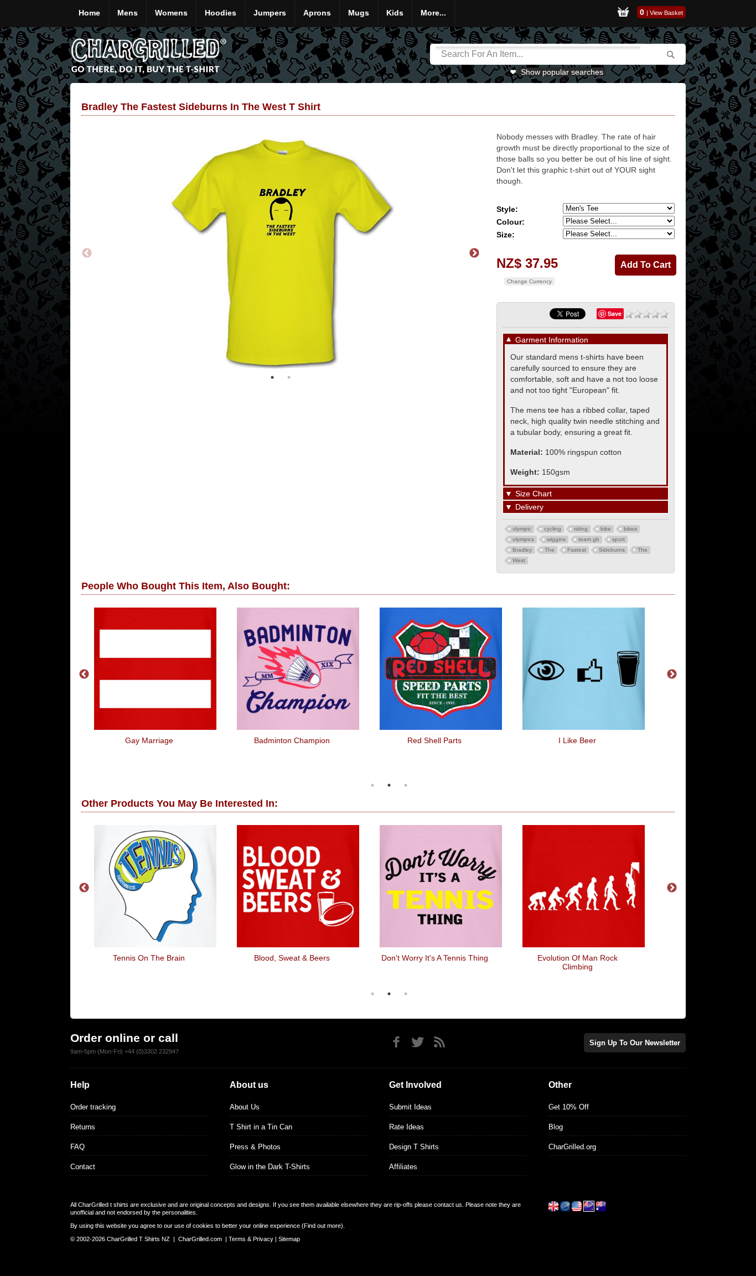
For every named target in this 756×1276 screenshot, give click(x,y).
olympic (521, 529)
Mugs (358, 12)
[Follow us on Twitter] (417, 1042)
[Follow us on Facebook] (396, 1042)
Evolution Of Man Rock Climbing (577, 962)
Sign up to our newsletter (634, 1043)
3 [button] (405, 785)
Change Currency (529, 281)
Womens (171, 12)
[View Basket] (623, 13)
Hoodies (220, 12)
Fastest (576, 550)
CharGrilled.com (200, 1239)
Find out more (322, 1225)
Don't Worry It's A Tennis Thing (434, 957)
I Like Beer (577, 740)
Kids (394, 12)
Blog (555, 1127)
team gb (588, 539)
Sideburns (612, 550)
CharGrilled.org (572, 1147)
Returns (82, 1127)
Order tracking (93, 1107)
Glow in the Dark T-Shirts (270, 1167)
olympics (523, 539)
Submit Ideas (410, 1107)
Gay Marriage (149, 740)
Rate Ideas (406, 1127)
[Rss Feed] (439, 1042)
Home (89, 12)
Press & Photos (255, 1147)
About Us (245, 1107)
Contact (82, 1167)
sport (618, 539)
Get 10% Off (568, 1107)
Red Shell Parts (434, 740)
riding (581, 529)
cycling (552, 529)
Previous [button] (86, 253)
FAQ (77, 1147)
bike (605, 529)
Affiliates (403, 1167)
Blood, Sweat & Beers (292, 957)
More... (433, 12)
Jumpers (269, 12)
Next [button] (474, 253)
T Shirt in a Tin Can (261, 1127)
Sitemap (289, 1239)
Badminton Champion (292, 740)
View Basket (666, 12)
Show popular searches (562, 72)
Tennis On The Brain (149, 957)
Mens (127, 12)
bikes (630, 529)
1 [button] (272, 377)
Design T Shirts (414, 1147)
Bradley (522, 550)
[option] (280, 253)
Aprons (317, 12)
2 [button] (288, 377)
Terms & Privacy (251, 1239)
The (550, 550)
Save (615, 313)
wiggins (556, 539)
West (518, 560)
